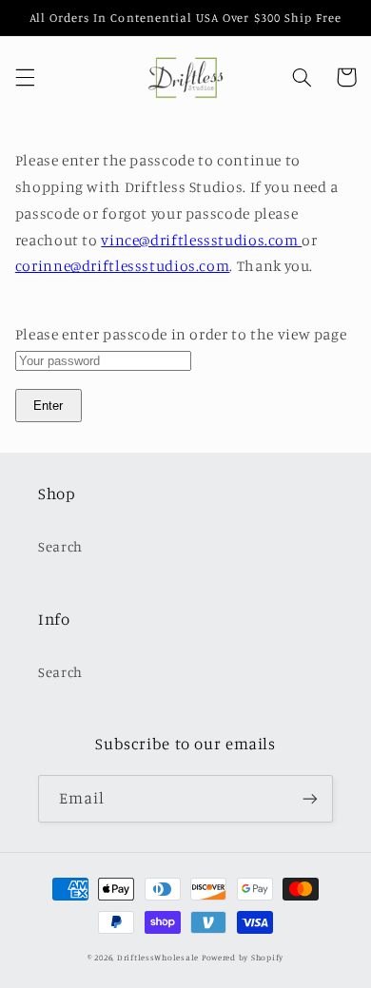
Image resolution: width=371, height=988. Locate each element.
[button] (25, 77)
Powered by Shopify (242, 957)
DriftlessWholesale (158, 957)
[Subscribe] (310, 798)
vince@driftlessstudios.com (201, 240)
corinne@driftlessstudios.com (122, 266)
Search (60, 546)
